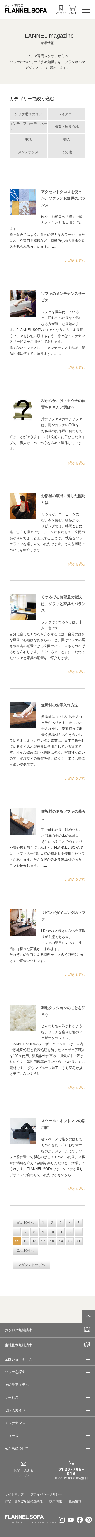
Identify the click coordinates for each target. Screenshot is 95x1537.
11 (61, 1232)
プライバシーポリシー (46, 1494)
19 (61, 1241)
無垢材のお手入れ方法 (59, 705)
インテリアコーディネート (28, 127)
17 (43, 1241)
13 (78, 1232)
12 (70, 1232)
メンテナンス (28, 152)
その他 (66, 152)
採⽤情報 (55, 1501)
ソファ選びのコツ (28, 114)
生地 (28, 139)
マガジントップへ (31, 1265)
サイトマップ (14, 1494)
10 (52, 1232)
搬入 (66, 139)
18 (52, 1241)
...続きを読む (75, 260)
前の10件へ (25, 1223)
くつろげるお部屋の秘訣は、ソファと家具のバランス (63, 603)
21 (78, 1241)
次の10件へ (25, 1251)
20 (70, 1241)
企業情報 (75, 1501)
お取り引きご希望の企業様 (24, 1501)
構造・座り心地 (67, 127)
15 (25, 1241)
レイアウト (66, 114)
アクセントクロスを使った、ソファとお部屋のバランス (63, 198)
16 (34, 1241)
